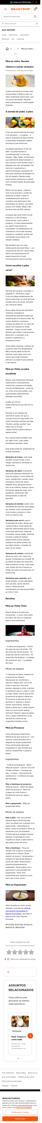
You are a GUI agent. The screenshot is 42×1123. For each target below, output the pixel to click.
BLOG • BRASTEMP (8, 30)
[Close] (36, 2)
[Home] (20, 9)
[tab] (18, 1058)
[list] (5, 9)
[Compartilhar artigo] (8, 972)
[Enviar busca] (35, 16)
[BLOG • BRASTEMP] (7, 48)
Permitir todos (20, 1119)
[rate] (9, 952)
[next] (30, 1036)
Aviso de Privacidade (24, 1107)
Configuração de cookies (20, 1112)
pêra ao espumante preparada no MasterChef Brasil (18, 911)
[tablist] (20, 1057)
